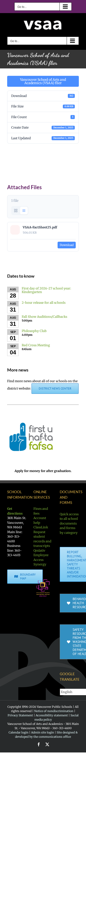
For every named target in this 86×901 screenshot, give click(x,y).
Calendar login (18, 732)
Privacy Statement (20, 715)
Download (67, 245)
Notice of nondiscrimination (53, 711)
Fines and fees (40, 511)
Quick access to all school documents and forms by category (69, 523)
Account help (39, 520)
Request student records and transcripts (42, 539)
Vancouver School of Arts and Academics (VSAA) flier (43, 81)
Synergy (39, 564)
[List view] (24, 210)
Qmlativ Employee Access (40, 555)
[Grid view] (16, 210)
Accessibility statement (52, 715)
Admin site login (42, 732)
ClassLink (40, 527)
